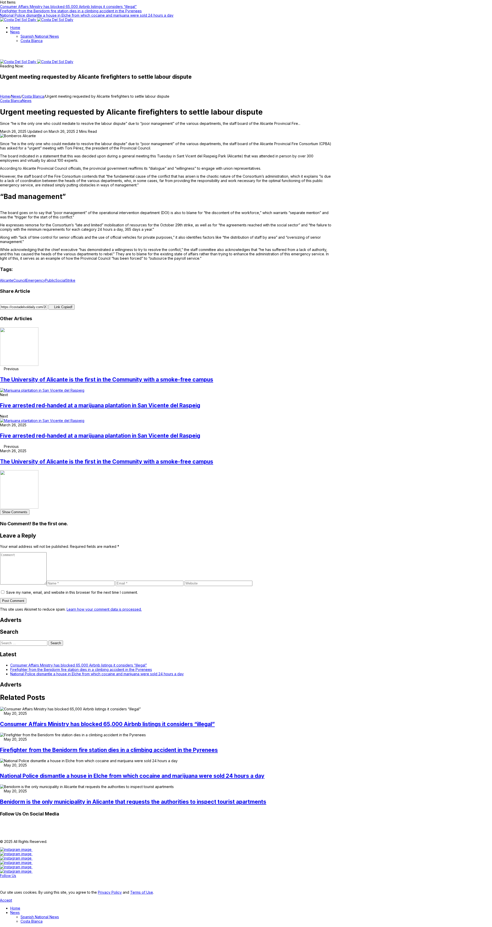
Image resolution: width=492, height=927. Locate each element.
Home (5, 96)
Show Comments (14, 512)
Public (50, 280)
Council (19, 280)
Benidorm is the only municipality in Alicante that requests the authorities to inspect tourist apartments (133, 802)
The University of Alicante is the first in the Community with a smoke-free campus (106, 379)
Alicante (6, 280)
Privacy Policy (110, 892)
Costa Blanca (33, 96)
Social (60, 280)
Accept (6, 900)
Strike (70, 280)
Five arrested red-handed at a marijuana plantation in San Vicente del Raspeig (100, 405)
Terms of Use (141, 892)
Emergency (35, 280)
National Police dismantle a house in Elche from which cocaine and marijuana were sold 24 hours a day (86, 15)
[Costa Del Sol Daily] (36, 19)
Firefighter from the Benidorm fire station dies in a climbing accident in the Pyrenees (71, 11)
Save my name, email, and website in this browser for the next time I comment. (72, 592)
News (16, 96)
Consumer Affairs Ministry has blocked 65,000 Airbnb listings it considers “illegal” (68, 6)
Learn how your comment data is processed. (104, 609)
